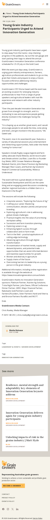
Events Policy (8, 501)
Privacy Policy (8, 498)
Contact (6, 494)
